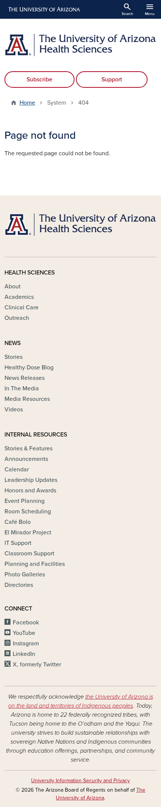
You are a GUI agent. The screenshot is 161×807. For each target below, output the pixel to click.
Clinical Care (21, 307)
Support (111, 79)
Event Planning (24, 501)
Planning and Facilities (34, 564)
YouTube (24, 633)
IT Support (17, 543)
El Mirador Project (27, 532)
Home (27, 102)
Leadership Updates (30, 480)
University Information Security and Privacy (80, 780)
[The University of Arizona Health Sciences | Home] (80, 45)
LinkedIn (24, 654)
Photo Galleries (24, 574)
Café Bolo (17, 522)
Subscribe (39, 79)
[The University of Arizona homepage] (43, 9)
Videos (13, 409)
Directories (18, 585)
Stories (13, 357)
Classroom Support (29, 553)
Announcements (26, 459)
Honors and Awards (30, 490)
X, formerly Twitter (37, 664)
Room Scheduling (27, 511)
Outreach (16, 318)
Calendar (16, 469)
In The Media (21, 388)
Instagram (26, 643)
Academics (19, 297)
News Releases (24, 378)
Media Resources (27, 399)
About (12, 286)
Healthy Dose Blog (29, 367)
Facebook (26, 622)
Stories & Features (28, 448)
